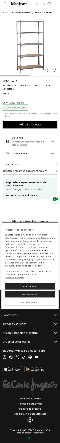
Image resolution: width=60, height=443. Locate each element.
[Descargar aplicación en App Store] (12, 369)
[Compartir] (46, 70)
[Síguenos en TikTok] (24, 357)
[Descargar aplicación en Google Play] (35, 369)
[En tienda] (53, 141)
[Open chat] (55, 199)
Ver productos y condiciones (21, 195)
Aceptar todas (30, 286)
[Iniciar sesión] (43, 3)
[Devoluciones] (53, 154)
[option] (15, 107)
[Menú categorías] (5, 3)
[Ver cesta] (54, 3)
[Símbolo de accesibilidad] (30, 419)
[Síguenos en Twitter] (17, 357)
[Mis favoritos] (49, 3)
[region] (29, 265)
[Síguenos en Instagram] (4, 357)
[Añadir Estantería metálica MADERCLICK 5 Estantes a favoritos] (54, 70)
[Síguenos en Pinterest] (30, 357)
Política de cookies (14, 277)
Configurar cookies (30, 302)
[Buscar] (37, 3)
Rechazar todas (30, 294)
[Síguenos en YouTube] (36, 357)
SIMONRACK (10, 81)
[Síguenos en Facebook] (11, 357)
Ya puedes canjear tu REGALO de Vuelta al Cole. (26, 184)
